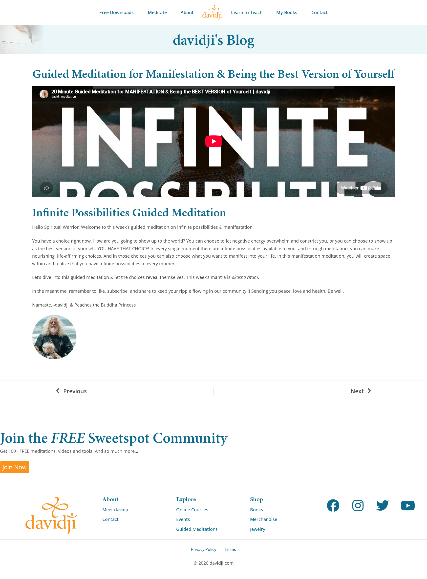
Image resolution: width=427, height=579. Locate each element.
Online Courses (192, 510)
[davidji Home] (212, 12)
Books (256, 510)
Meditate (157, 12)
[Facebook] (333, 506)
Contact (319, 12)
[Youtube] (408, 506)
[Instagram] (358, 506)
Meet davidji (115, 510)
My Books (286, 12)
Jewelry (257, 529)
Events (183, 519)
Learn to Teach (246, 12)
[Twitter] (383, 506)
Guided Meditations (197, 529)
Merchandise (263, 519)
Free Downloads (116, 12)
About (187, 12)
